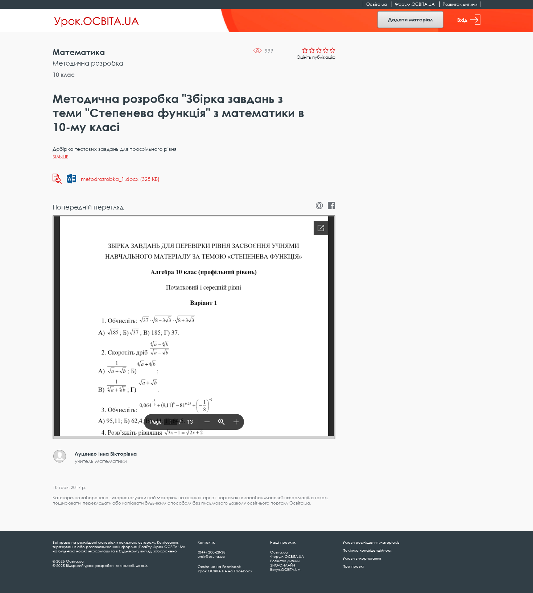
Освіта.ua (376, 4)
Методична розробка (88, 63)
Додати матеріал (410, 19)
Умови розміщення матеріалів (371, 542)
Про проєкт (353, 566)
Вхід (462, 20)
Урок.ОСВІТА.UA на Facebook (225, 571)
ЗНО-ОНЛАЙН (282, 565)
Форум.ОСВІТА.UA (415, 4)
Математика (79, 52)
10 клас (64, 74)
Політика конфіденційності (367, 550)
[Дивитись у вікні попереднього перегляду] (57, 179)
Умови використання (362, 558)
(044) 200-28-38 (212, 552)
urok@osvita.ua (211, 556)
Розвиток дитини (460, 4)
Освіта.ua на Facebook (219, 566)
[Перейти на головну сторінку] (97, 20)
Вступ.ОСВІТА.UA (285, 569)
